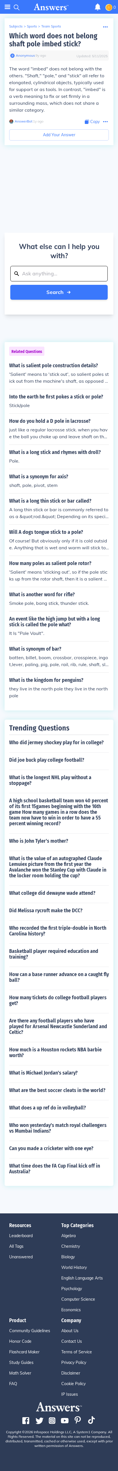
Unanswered (21, 1256)
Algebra (68, 1235)
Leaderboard (21, 1235)
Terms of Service (76, 1351)
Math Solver (20, 1373)
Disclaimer (70, 1373)
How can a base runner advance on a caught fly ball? (59, 977)
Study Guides (21, 1362)
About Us (69, 1330)
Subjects (16, 26)
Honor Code (20, 1341)
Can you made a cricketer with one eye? (51, 1148)
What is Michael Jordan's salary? (43, 1073)
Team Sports (51, 26)
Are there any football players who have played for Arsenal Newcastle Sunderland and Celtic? (58, 1026)
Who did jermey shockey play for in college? (56, 742)
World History (74, 1267)
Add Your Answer (59, 134)
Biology (68, 1256)
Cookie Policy (73, 1383)
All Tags (16, 1246)
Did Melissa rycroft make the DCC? (45, 910)
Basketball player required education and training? (53, 954)
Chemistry (70, 1246)
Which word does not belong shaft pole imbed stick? (53, 39)
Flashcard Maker (24, 1351)
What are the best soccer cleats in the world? (57, 1090)
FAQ (13, 1383)
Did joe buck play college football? (46, 760)
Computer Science (78, 1299)
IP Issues (69, 1394)
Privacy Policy (73, 1362)
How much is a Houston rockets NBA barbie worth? (55, 1053)
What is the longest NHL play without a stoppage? (50, 780)
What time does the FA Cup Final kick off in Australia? (54, 1169)
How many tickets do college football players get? (58, 1000)
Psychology (71, 1288)
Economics (71, 1309)
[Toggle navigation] (7, 7)
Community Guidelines (29, 1330)
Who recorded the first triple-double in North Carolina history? (57, 931)
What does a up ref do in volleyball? (47, 1108)
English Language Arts (82, 1278)
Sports (32, 26)
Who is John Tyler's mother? (38, 841)
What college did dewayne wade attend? (52, 893)
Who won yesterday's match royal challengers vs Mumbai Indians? (58, 1128)
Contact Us (71, 1341)
